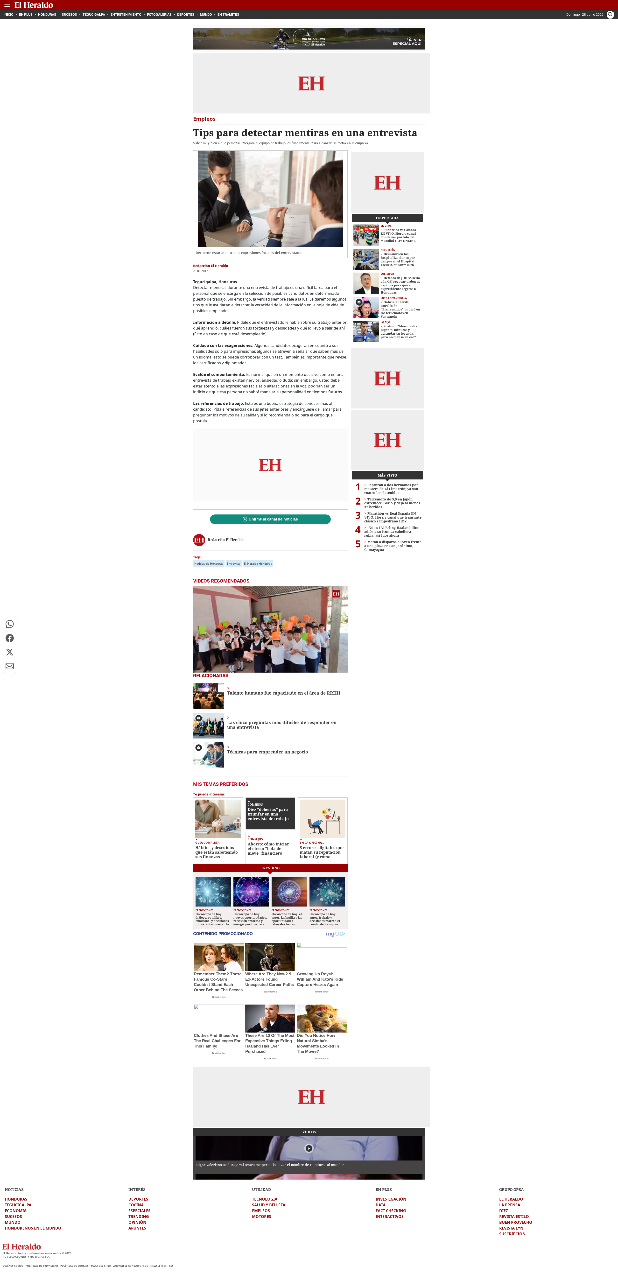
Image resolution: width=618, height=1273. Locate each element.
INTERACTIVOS (390, 1216)
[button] (10, 624)
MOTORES (261, 1216)
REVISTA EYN (511, 1228)
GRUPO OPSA (511, 1189)
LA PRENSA (509, 1205)
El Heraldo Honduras (258, 564)
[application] (270, 629)
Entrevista (233, 564)
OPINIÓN (137, 1222)
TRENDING (138, 1216)
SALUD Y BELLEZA (268, 1205)
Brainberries (218, 997)
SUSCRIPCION (512, 1234)
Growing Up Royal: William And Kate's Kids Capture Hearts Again (320, 979)
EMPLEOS (261, 1210)
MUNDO (13, 1222)
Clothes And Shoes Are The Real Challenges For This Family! (217, 1040)
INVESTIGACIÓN (391, 1199)
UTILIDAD (261, 1189)
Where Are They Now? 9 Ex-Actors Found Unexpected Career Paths (269, 979)
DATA (381, 1205)
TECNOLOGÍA (264, 1199)
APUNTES (137, 1228)
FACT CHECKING (391, 1210)
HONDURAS (16, 1199)
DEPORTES (138, 1199)
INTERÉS (137, 1189)
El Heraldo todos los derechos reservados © (36, 1253)
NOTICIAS (14, 1189)
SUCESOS (13, 1216)
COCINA (136, 1205)
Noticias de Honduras (208, 564)
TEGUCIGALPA (18, 1205)
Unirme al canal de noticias (273, 519)
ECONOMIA (16, 1210)
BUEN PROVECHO (515, 1222)
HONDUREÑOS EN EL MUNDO (33, 1228)
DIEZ (503, 1210)
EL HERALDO (511, 1199)
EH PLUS (384, 1189)
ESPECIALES (139, 1210)
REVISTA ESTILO (514, 1216)
